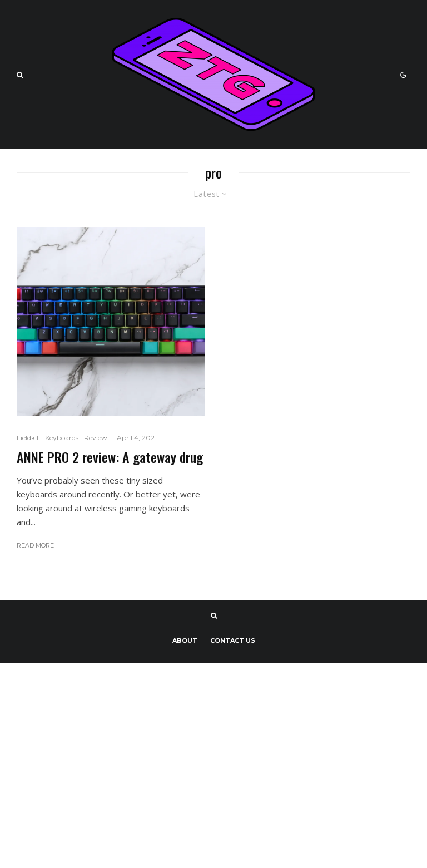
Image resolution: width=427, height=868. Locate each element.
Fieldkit (28, 437)
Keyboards (61, 437)
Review (95, 437)
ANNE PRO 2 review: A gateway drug (110, 457)
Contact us (232, 640)
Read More (35, 545)
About (184, 640)
